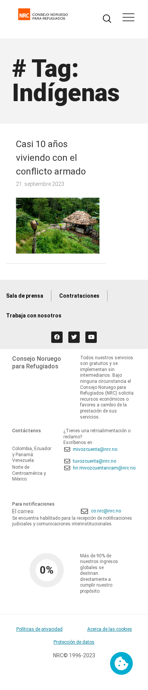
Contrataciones (79, 296)
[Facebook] (57, 337)
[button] (128, 18)
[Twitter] (74, 337)
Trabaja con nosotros (33, 315)
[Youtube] (91, 337)
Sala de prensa (24, 296)
